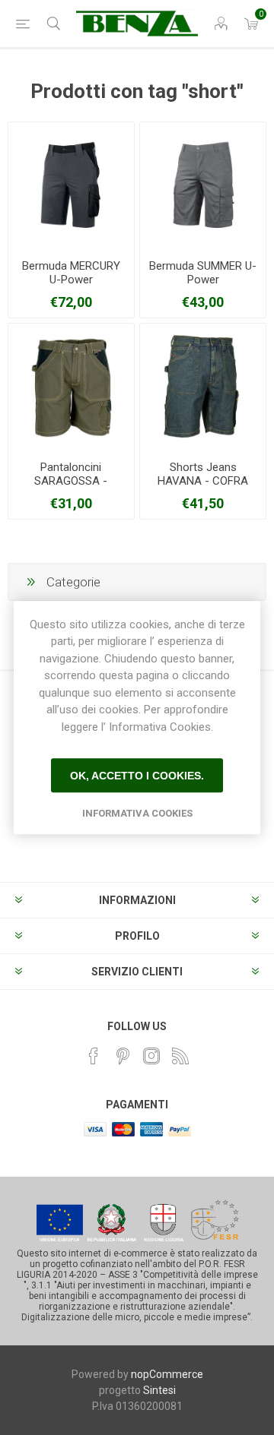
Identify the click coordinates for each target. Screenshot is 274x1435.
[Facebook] (93, 1056)
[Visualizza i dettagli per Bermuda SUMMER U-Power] (203, 185)
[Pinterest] (122, 1056)
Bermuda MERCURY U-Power (71, 272)
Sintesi (159, 1390)
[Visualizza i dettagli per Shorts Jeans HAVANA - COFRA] (203, 386)
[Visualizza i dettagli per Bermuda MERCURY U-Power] (71, 185)
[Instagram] (151, 1056)
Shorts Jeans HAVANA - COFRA (203, 474)
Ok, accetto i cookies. (137, 776)
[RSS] (180, 1056)
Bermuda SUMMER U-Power (202, 272)
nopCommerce (167, 1374)
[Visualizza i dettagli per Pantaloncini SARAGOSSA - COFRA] (71, 386)
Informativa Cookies (137, 813)
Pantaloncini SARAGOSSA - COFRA (70, 480)
